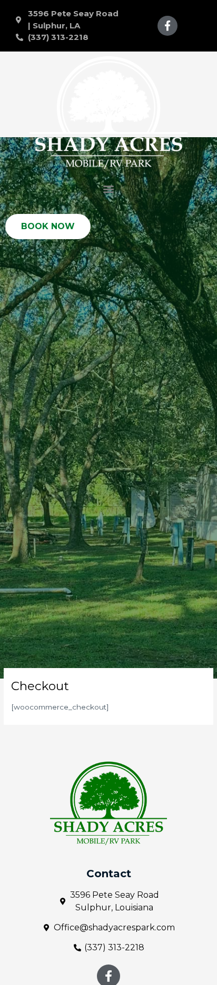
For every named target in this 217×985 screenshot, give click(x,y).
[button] (108, 188)
